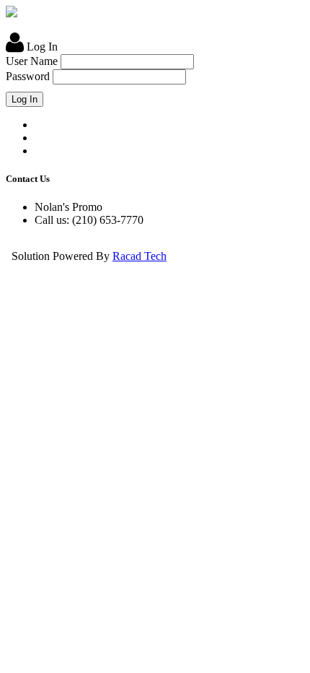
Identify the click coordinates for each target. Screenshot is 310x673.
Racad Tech (139, 256)
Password (28, 76)
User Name (32, 61)
